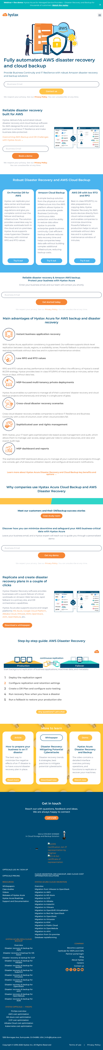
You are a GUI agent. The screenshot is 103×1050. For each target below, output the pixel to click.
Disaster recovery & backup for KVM (19, 1000)
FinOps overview (18, 1011)
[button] (100, 15)
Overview (39, 886)
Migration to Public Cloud (46, 925)
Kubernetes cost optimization (18, 1026)
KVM (28, 614)
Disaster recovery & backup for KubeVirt (19, 971)
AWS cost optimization (18, 1014)
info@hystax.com (53, 1037)
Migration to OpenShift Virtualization (51, 910)
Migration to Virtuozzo (45, 919)
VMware (21, 614)
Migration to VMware (44, 907)
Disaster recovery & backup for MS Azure (18, 954)
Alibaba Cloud (9, 614)
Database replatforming (46, 937)
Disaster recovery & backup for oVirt (19, 990)
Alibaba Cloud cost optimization (18, 1023)
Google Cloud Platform (34, 611)
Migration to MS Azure (45, 895)
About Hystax (78, 960)
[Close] (100, 4)
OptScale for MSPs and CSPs (71, 951)
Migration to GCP (42, 898)
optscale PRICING (11, 876)
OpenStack (37, 614)
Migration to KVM (42, 922)
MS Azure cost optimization (18, 1017)
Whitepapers (8, 886)
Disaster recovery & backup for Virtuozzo (19, 976)
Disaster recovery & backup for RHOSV (19, 966)
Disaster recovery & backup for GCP (19, 958)
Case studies (8, 889)
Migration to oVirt (43, 931)
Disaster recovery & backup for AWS (19, 949)
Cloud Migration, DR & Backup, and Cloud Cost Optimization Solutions (59, 875)
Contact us (79, 966)
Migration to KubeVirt (44, 904)
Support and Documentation (16, 901)
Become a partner (75, 948)
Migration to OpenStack (46, 916)
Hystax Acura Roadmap (13, 898)
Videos (6, 892)
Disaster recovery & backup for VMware (19, 981)
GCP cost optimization (19, 1020)
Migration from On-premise (47, 934)
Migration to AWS (43, 892)
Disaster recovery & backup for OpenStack (19, 985)
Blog (82, 957)
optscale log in (11, 869)
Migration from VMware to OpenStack (52, 889)
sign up (24, 869)
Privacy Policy (41, 97)
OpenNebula (14, 617)
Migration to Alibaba (44, 901)
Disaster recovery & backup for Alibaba (19, 962)
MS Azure (17, 611)
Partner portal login (75, 954)
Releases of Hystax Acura (14, 895)
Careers (80, 963)
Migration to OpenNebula (46, 928)
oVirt (5, 617)
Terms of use (75, 1045)
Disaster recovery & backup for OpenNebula (19, 995)
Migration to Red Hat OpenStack (49, 913)
